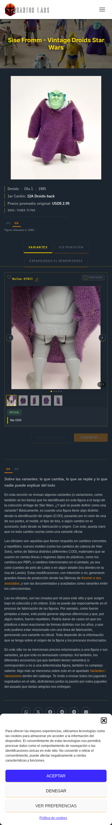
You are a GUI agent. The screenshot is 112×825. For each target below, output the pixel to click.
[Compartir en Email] (86, 711)
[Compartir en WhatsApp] (26, 711)
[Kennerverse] (28, 9)
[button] (104, 720)
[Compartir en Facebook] (50, 711)
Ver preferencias (56, 805)
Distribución (71, 247)
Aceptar (56, 776)
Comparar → (91, 437)
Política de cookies (53, 818)
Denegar (56, 791)
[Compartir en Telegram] (74, 711)
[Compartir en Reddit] (62, 711)
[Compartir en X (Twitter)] (38, 711)
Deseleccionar (51, 437)
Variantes (38, 247)
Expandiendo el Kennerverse (56, 260)
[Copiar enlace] (37, 279)
